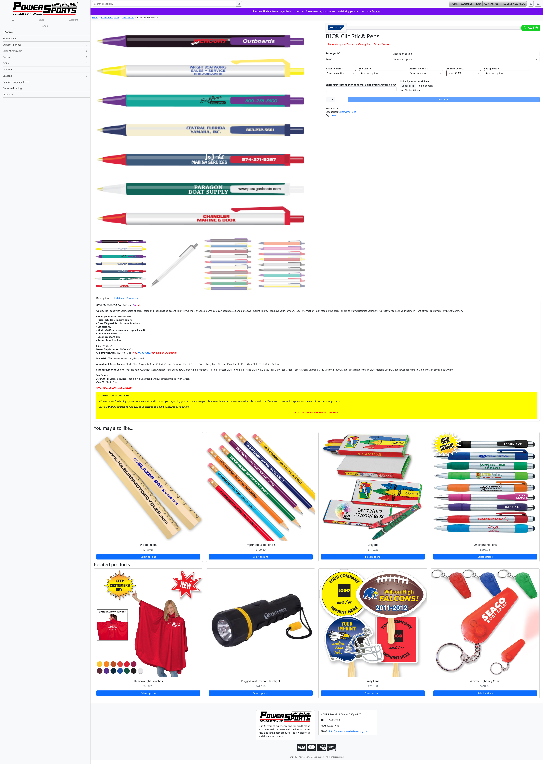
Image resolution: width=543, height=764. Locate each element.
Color (329, 59)
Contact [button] (491, 3)
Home (95, 17)
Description (102, 298)
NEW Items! (9, 32)
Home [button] (454, 3)
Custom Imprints (110, 17)
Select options (148, 556)
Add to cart (444, 99)
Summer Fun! (10, 38)
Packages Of (333, 53)
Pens (353, 111)
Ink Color (365, 68)
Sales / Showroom (12, 50)
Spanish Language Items (16, 82)
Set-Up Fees (491, 68)
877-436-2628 (144, 352)
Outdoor (7, 69)
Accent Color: (334, 68)
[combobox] (164, 4)
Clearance (8, 94)
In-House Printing (12, 88)
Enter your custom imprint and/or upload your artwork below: (361, 84)
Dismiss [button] (376, 11)
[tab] (102, 298)
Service (6, 57)
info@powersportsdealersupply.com (348, 731)
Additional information (126, 298)
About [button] (467, 3)
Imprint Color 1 (418, 68)
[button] (531, 4)
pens (333, 115)
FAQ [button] (478, 3)
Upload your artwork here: (415, 81)
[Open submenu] (86, 45)
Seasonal (7, 75)
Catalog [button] (513, 3)
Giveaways (128, 17)
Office (6, 63)
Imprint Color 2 (455, 68)
